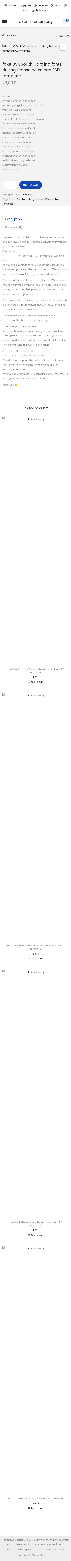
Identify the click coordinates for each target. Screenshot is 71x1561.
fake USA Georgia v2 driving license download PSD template (35, 670)
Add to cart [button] (37, 682)
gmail (27, 5)
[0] (64, 22)
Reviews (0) (13, 227)
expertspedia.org (35, 21)
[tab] (35, 219)
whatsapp (40, 10)
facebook (42, 5)
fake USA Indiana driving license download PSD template (35, 1223)
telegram (12, 5)
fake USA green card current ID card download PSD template (35, 947)
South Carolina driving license (26, 199)
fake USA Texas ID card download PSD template (35, 1498)
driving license (23, 194)
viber (25, 10)
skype (57, 5)
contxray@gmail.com (50, 1544)
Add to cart (30, 185)
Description (13, 219)
